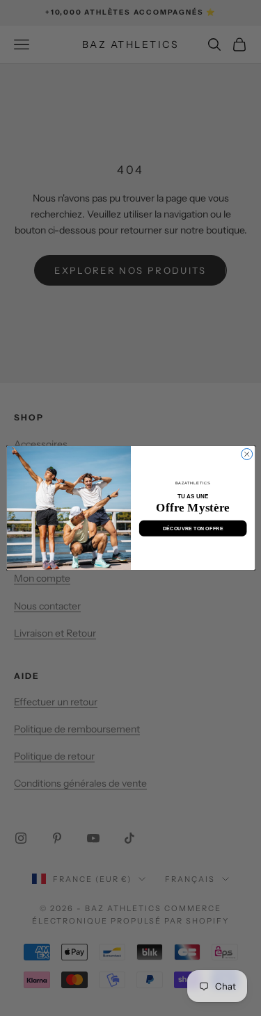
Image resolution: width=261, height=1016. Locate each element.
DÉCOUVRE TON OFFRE (192, 528)
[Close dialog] (246, 453)
